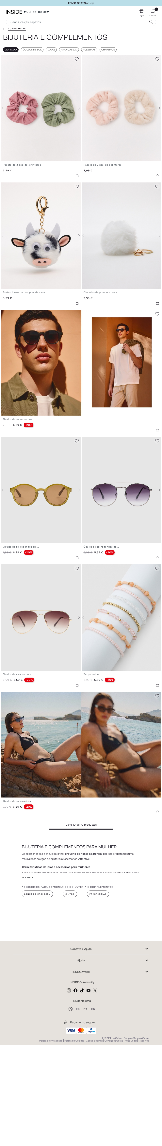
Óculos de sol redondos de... (101, 546)
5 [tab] (13, 440)
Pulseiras (89, 49)
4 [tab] (11, 58)
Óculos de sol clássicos (17, 801)
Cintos (69, 894)
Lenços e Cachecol (37, 894)
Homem (43, 12)
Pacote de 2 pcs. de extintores (22, 164)
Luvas (51, 49)
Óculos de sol (32, 49)
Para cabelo (69, 49)
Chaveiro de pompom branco (101, 292)
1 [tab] (5, 58)
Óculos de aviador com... (18, 674)
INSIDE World (81, 972)
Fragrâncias (97, 894)
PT (86, 1009)
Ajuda (81, 960)
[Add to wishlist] (77, 58)
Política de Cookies (74, 1041)
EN (93, 1009)
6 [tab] (15, 440)
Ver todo (11, 49)
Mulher (30, 12)
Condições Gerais (114, 1041)
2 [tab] (7, 58)
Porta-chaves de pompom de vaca (24, 292)
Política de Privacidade (50, 1041)
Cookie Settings (94, 1041)
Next (77, 108)
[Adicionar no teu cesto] (77, 176)
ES (78, 1009)
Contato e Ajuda (81, 949)
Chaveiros (108, 49)
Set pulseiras (91, 674)
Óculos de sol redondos (17, 419)
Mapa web (143, 1041)
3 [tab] (9, 58)
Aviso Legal (131, 1041)
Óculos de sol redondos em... (21, 546)
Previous (5, 108)
